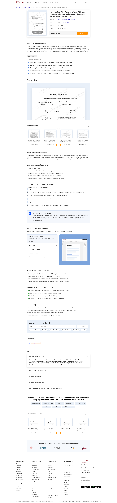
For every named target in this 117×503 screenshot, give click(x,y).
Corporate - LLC (35, 469)
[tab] (42, 238)
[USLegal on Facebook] (85, 467)
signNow (66, 488)
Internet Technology (36, 477)
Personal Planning (20, 485)
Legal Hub (50, 463)
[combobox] (79, 2)
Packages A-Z (19, 490)
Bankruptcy (18, 465)
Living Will (84, 329)
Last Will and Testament (34, 329)
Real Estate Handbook (53, 495)
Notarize (66, 463)
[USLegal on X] (82, 467)
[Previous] (86, 126)
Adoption (18, 463)
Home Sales (18, 471)
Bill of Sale (34, 467)
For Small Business (68, 474)
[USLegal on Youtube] (93, 467)
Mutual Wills (44, 329)
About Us (50, 465)
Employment (19, 473)
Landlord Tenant (19, 479)
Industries (50, 481)
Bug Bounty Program (97, 501)
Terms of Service (71, 501)
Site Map (50, 479)
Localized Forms (51, 485)
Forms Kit (50, 488)
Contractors (18, 467)
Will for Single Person (66, 329)
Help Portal (50, 467)
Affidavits (34, 463)
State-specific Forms (52, 487)
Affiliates (50, 473)
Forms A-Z (34, 494)
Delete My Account (52, 477)
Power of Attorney (36, 485)
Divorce (18, 469)
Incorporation (19, 477)
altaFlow (65, 490)
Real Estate (34, 487)
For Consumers (67, 472)
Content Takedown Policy (87, 501)
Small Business (19, 487)
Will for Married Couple (54, 329)
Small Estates (35, 488)
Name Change (19, 483)
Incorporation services (68, 465)
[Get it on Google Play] (96, 487)
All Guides (50, 497)
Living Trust (18, 481)
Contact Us (50, 475)
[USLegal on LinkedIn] (89, 467)
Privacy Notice (78, 501)
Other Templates (35, 496)
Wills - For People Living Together (66, 19)
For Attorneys (67, 476)
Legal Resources (51, 469)
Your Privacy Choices (63, 501)
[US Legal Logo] (84, 461)
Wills (33, 490)
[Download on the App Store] (85, 487)
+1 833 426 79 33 (85, 472)
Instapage (66, 494)
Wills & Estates (19, 488)
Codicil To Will (76, 329)
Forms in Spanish (51, 483)
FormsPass (66, 484)
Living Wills (34, 481)
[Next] (89, 126)
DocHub (65, 492)
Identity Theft (19, 475)
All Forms (34, 492)
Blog (49, 471)
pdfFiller (65, 486)
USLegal (65, 482)
